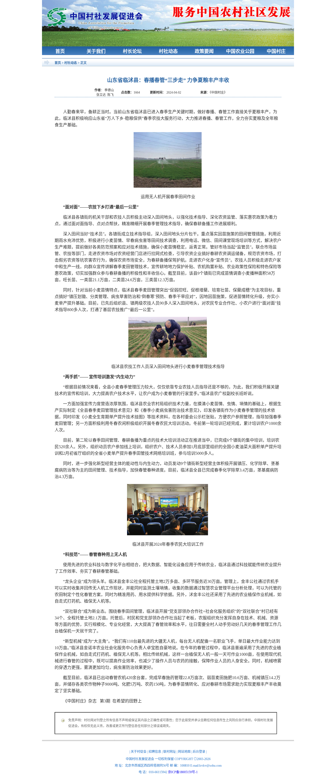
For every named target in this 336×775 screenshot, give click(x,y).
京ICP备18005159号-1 (183, 772)
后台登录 (199, 752)
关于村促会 (138, 752)
